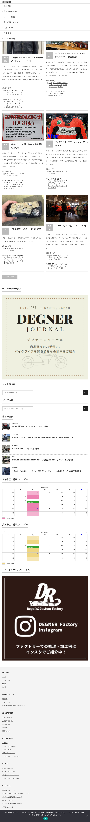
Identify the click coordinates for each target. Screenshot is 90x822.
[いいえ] (87, 816)
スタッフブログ (58, 83)
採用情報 (7, 33)
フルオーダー (17, 103)
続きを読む (7, 88)
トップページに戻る (10, 276)
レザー (19, 105)
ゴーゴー (7, 259)
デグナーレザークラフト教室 (10, 778)
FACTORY (51, 180)
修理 (55, 95)
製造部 (12, 263)
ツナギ (58, 182)
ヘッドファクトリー (10, 105)
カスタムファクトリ (16, 257)
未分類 (53, 173)
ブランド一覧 (6, 702)
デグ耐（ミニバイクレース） (10, 775)
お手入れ (57, 92)
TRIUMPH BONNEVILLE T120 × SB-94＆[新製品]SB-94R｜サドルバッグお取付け (42, 460)
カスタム (64, 92)
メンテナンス (58, 85)
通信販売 (5, 727)
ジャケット (15, 92)
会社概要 (5, 743)
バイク (11, 182)
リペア (19, 261)
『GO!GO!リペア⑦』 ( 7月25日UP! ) (70, 226)
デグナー (19, 101)
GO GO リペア (13, 174)
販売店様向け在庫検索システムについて (14, 705)
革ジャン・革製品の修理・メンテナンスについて (16, 793)
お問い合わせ (9, 39)
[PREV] (4, 487)
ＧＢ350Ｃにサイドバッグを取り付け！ (26, 449)
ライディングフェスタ (8, 771)
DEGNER (7, 99)
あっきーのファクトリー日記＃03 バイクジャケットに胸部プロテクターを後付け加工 (43, 437)
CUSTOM (51, 178)
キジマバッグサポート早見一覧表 (12, 803)
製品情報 (7, 6)
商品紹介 (60, 87)
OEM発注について (7, 807)
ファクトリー (8, 103)
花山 (7, 263)
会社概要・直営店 (11, 22)
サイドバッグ (14, 259)
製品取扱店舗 (6, 724)
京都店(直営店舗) (7, 717)
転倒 (52, 188)
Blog (6, 90)
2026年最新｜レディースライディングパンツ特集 (30, 426)
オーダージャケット (15, 90)
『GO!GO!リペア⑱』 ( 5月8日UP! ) (26, 229)
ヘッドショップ (14, 176)
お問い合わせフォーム (8, 790)
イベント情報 (9, 17)
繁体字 (4, 687)
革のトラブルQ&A (7, 800)
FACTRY (13, 180)
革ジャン (19, 107)
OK (46, 818)
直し (63, 186)
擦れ (59, 186)
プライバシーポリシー (8, 753)
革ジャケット (16, 186)
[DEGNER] (20, 2)
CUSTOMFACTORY (10, 255)
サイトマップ (6, 680)
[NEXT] (85, 487)
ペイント (60, 184)
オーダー (14, 99)
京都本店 (13, 94)
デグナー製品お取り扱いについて (12, 797)
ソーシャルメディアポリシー (10, 756)
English (4, 683)
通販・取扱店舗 (10, 11)
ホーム (4, 677)
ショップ (53, 182)
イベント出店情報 (7, 768)
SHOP (57, 180)
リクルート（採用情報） (9, 746)
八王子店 (19, 94)
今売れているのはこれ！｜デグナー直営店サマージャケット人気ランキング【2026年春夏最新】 (47, 471)
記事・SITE (8, 28)
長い (7, 186)
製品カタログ (6, 731)
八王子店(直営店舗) (8, 721)
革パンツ (12, 188)
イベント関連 (57, 171)
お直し (19, 180)
